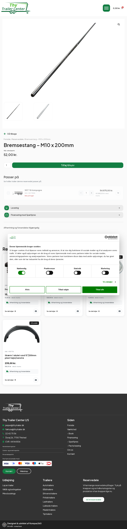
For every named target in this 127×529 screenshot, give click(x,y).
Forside (7, 139)
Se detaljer (9, 311)
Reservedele (17, 139)
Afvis (27, 290)
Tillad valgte (63, 290)
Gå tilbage (12, 133)
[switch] (49, 273)
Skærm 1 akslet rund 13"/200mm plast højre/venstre (20, 356)
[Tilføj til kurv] (118, 193)
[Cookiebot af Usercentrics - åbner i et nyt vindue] (106, 237)
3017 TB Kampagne (33, 190)
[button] (119, 24)
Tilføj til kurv (67, 165)
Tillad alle (100, 290)
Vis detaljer (108, 282)
